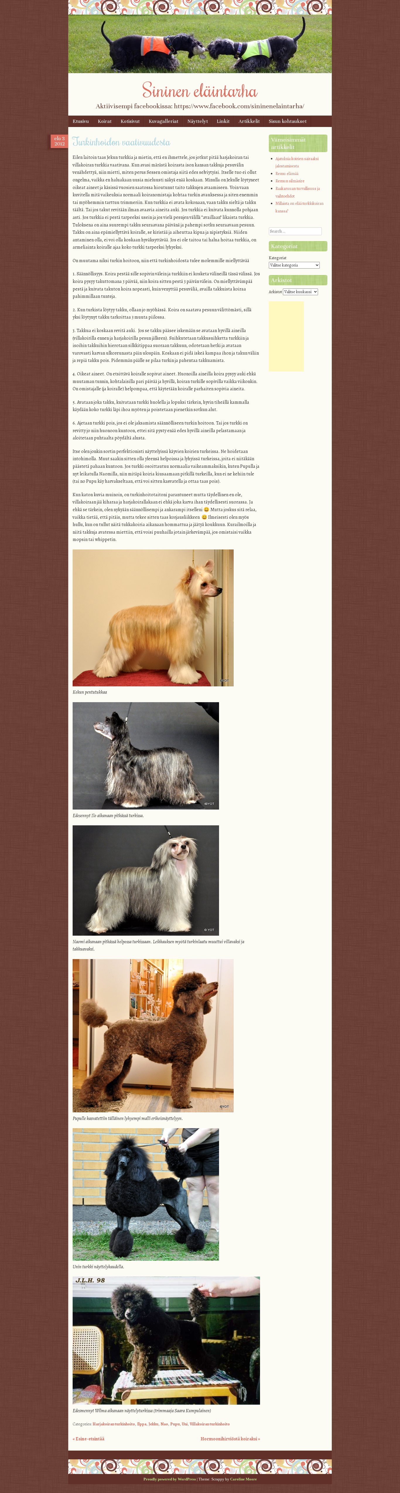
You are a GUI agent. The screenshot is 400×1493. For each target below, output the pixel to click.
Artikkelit (249, 121)
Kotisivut (130, 121)
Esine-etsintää (88, 1439)
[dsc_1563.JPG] (153, 1111)
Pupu (175, 1424)
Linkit (223, 121)
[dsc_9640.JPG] (146, 934)
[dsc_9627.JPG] (146, 808)
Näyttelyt (197, 121)
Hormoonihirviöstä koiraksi (230, 1439)
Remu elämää (287, 173)
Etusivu (81, 121)
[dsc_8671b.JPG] (153, 685)
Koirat (105, 121)
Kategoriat (277, 258)
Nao (164, 1424)
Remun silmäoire (290, 181)
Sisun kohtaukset (288, 121)
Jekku (153, 1424)
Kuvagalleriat (163, 121)
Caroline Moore (243, 1479)
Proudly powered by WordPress (169, 1479)
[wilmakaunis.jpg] (166, 1403)
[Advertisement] (286, 336)
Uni (185, 1424)
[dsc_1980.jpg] (146, 1259)
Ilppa (141, 1424)
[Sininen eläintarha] (200, 71)
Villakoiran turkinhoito (210, 1424)
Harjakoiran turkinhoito (114, 1424)
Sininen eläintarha (200, 89)
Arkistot (275, 292)
